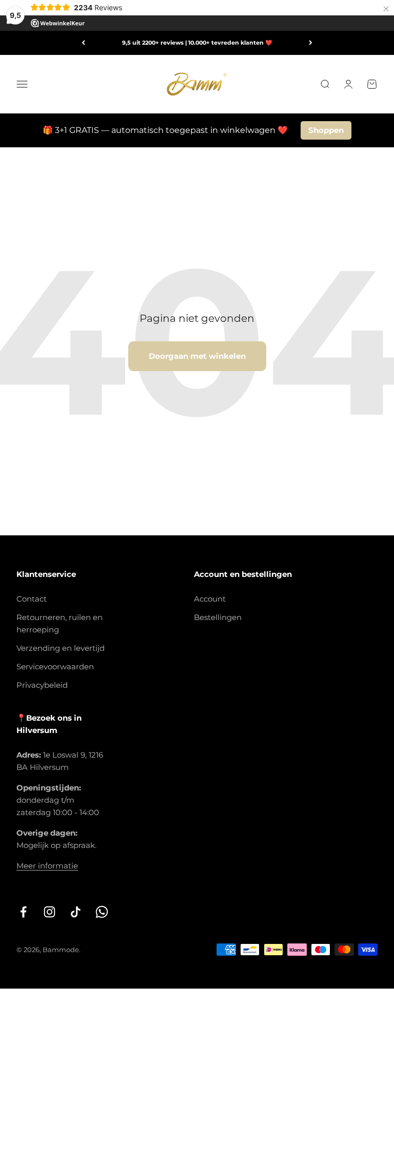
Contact (31, 599)
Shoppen (326, 130)
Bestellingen (218, 617)
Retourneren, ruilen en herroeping (59, 623)
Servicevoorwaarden (55, 666)
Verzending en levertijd (60, 648)
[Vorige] (83, 43)
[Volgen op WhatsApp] (102, 912)
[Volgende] (310, 43)
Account (210, 599)
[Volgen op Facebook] (23, 912)
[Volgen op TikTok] (76, 912)
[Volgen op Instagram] (49, 912)
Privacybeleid (42, 685)
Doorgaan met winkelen (197, 356)
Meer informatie (47, 866)
